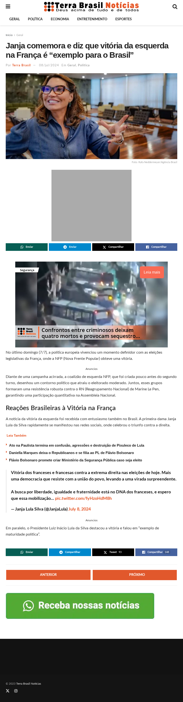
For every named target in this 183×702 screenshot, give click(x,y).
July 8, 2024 (79, 509)
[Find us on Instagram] (16, 691)
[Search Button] (175, 6)
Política (35, 19)
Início (9, 35)
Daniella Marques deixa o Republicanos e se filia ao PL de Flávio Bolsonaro (71, 453)
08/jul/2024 (49, 65)
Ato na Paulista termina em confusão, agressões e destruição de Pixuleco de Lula (76, 445)
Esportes (123, 19)
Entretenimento (92, 19)
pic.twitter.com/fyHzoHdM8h (83, 498)
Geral (14, 19)
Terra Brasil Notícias (28, 683)
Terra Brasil (21, 65)
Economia (60, 19)
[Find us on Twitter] (8, 691)
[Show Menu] (8, 6)
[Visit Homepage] (91, 6)
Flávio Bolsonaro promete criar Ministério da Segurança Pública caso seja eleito (75, 460)
